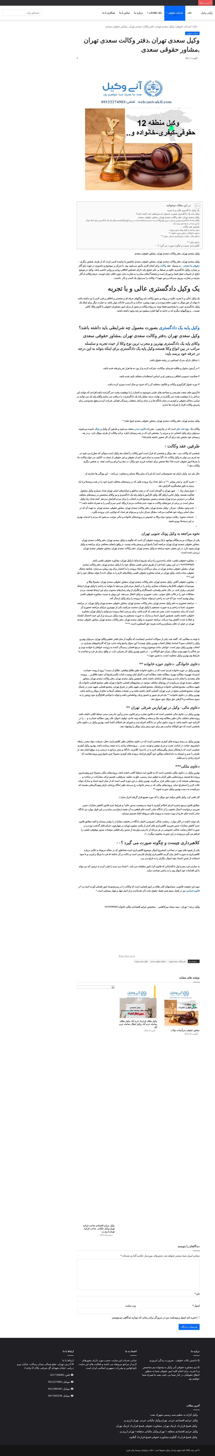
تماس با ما (124, 13)
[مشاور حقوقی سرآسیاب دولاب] (181, 1006)
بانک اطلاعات (155, 13)
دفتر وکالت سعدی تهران (177, 961)
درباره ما (138, 13)
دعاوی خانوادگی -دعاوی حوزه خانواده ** (184, 233)
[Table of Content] (197, 205)
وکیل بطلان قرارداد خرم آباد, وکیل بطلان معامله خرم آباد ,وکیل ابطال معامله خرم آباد (138, 1024)
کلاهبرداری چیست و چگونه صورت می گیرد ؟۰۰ (177, 246)
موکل (97, 429)
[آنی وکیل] (207, 12)
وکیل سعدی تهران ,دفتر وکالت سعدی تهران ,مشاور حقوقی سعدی (168, 217)
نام (197, 1293)
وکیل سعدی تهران (141, 961)
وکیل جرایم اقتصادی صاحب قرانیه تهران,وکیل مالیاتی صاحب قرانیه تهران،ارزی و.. (98, 1228)
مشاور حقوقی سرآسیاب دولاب (185, 1030)
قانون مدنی (140, 429)
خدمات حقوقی (175, 13)
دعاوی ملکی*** (193, 242)
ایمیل (196, 1305)
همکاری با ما (108, 13)
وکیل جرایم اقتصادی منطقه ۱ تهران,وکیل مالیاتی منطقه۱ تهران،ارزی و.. (158, 1431)
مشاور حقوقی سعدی (158, 961)
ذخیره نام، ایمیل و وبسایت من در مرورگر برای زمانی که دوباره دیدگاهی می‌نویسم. (154, 1317)
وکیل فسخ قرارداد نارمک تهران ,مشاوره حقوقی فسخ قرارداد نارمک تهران (157, 1425)
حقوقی (196, 265)
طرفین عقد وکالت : (190, 227)
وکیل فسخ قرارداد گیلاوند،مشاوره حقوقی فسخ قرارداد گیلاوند (163, 1437)
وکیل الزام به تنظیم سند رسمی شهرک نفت (174, 1414)
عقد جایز (180, 429)
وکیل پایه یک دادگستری (179, 327)
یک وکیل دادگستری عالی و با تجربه (183, 210)
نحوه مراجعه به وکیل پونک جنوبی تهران (184, 230)
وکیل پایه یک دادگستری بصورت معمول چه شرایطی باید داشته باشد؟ (167, 214)
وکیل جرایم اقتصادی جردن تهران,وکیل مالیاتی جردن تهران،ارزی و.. (160, 1420)
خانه (189, 13)
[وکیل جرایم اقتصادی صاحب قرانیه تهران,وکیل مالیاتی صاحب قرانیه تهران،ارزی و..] (96, 1104)
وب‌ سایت (130, 1305)
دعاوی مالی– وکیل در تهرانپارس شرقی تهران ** (180, 236)
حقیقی (186, 265)
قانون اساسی (193, 890)
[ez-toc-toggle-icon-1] (195, 206)
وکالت (163, 265)
